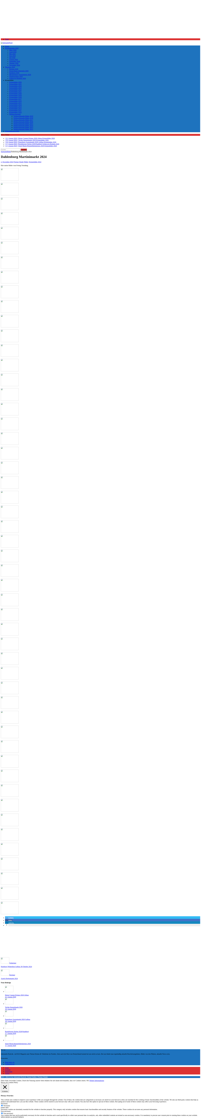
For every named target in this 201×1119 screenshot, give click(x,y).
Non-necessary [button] (6, 1111)
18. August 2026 (10, 1021)
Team (7, 39)
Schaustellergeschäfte (12, 131)
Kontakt (7, 1070)
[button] (9, 918)
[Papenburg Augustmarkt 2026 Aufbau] (9, 1016)
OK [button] (87, 1080)
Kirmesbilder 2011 (15, 110)
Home (7, 46)
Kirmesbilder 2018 (15, 97)
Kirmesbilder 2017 (15, 99)
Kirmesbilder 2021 (15, 92)
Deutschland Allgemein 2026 (18, 71)
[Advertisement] (63, 20)
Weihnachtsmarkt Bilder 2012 (23, 129)
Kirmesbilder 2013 (15, 107)
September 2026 (14, 61)
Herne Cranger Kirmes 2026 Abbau (17, 995)
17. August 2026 (10, 1033)
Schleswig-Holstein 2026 (17, 78)
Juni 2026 (12, 56)
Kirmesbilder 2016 (15, 101)
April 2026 (12, 52)
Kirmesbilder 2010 (15, 112)
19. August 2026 (10, 1009)
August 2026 (13, 59)
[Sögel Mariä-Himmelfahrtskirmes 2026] (9, 1040)
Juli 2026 (12, 58)
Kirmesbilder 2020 (15, 93)
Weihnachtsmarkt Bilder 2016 (23, 122)
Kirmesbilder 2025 (15, 84)
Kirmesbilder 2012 (15, 108)
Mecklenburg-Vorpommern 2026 (20, 75)
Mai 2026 (12, 54)
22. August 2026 (10, 997)
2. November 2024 (7, 162)
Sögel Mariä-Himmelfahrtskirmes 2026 (18, 1044)
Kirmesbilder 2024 (15, 86)
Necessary (6, 1106)
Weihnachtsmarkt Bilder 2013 (23, 127)
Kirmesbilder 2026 (15, 82)
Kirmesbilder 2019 (15, 95)
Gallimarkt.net (9, 1064)
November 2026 (14, 65)
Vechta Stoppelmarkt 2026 (14, 1007)
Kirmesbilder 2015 (15, 103)
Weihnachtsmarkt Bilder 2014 (23, 125)
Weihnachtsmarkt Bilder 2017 (23, 120)
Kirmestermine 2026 (12, 48)
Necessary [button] (4, 1103)
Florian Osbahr (19, 162)
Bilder (26, 162)
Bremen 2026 (13, 69)
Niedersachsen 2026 (16, 76)
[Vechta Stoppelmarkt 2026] (9, 1004)
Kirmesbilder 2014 (15, 105)
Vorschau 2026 (10, 67)
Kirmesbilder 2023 (15, 88)
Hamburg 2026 (14, 73)
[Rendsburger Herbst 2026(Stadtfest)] (9, 1028)
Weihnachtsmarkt (15, 114)
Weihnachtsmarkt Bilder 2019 (23, 116)
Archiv (7, 1073)
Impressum (8, 1071)
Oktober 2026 (13, 63)
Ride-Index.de (9, 1062)
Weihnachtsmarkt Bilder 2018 (23, 118)
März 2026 (12, 50)
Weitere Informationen (96, 1080)
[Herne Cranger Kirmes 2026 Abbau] (9, 991)
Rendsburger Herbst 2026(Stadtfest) (17, 1031)
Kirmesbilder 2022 (15, 90)
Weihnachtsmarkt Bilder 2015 (23, 124)
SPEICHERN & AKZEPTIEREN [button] (12, 1117)
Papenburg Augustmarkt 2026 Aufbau (17, 1019)
